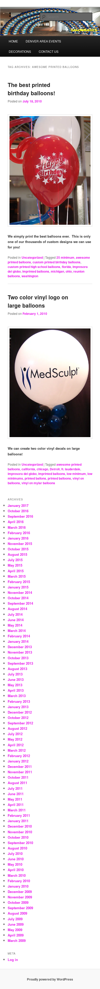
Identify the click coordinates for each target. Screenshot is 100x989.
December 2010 (20, 826)
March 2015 (17, 576)
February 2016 (19, 532)
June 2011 (16, 793)
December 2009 (20, 891)
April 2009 (16, 935)
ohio (69, 271)
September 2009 (20, 907)
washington (30, 276)
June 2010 (16, 858)
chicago (42, 469)
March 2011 (17, 810)
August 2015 (17, 554)
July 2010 (15, 853)
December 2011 (20, 766)
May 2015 (15, 565)
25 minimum (65, 257)
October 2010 (18, 837)
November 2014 (20, 592)
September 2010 (20, 842)
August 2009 (17, 913)
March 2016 (17, 527)
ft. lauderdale (70, 469)
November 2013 (20, 652)
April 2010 (16, 869)
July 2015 (15, 559)
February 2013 (19, 701)
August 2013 (17, 668)
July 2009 (15, 918)
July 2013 (15, 674)
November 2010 (20, 831)
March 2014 (17, 630)
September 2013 (20, 663)
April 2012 (16, 744)
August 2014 (17, 608)
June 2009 (16, 924)
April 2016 (16, 521)
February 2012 (19, 755)
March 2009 (17, 940)
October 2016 (18, 510)
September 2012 (20, 723)
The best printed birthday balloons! (31, 89)
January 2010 (18, 886)
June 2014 (16, 619)
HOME (13, 41)
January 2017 (18, 505)
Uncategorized (32, 257)
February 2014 (19, 636)
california (28, 469)
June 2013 (16, 679)
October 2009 (18, 902)
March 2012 (17, 750)
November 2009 (20, 897)
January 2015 (18, 587)
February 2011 (19, 815)
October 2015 (18, 548)
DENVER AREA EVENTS (43, 41)
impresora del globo (22, 473)
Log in (13, 959)
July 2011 (15, 788)
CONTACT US (48, 51)
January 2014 (18, 641)
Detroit (55, 469)
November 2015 (20, 543)
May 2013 (15, 684)
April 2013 (16, 690)
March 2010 (17, 875)
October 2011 (18, 777)
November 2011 (20, 771)
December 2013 (20, 646)
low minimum (76, 473)
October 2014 (18, 597)
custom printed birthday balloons (57, 262)
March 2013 (17, 695)
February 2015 (19, 581)
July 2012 (15, 733)
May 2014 (15, 625)
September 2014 (20, 603)
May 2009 (15, 929)
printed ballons (35, 478)
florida (66, 266)
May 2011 (15, 799)
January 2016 (18, 538)
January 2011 (18, 820)
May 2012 (15, 739)
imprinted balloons (35, 271)
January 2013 (18, 706)
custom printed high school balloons (34, 266)
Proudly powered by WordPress (50, 979)
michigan (57, 271)
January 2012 (18, 761)
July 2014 (15, 614)
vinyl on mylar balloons (38, 483)
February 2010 (19, 880)
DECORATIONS (20, 51)
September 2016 (20, 516)
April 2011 (16, 804)
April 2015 (16, 570)
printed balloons (59, 478)
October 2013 (18, 657)
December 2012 (20, 712)
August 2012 (17, 728)
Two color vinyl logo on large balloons (38, 301)
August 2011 (17, 782)
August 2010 (17, 848)
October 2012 (18, 717)
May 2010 (15, 864)
